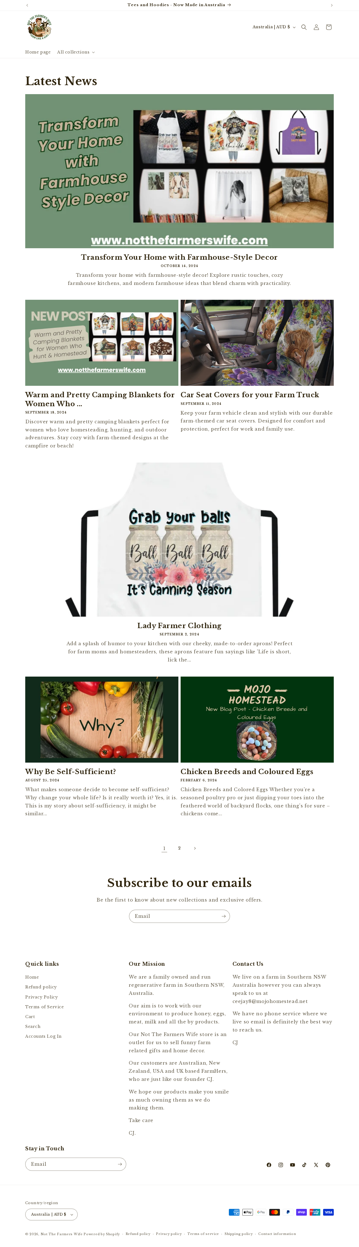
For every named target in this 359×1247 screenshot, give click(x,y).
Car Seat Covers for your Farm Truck (250, 395)
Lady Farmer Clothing (179, 626)
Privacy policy (169, 1234)
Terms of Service (44, 1006)
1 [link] (164, 848)
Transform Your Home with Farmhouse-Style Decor (179, 257)
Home (32, 977)
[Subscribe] (223, 916)
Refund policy (41, 987)
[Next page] (194, 848)
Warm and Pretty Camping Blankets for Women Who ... (100, 399)
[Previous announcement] (27, 5)
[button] (75, 52)
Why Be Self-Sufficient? (70, 772)
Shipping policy (239, 1234)
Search (33, 1026)
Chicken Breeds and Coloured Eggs (247, 772)
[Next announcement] (332, 5)
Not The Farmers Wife (62, 1234)
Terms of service (203, 1234)
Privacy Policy (41, 997)
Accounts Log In (43, 1036)
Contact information (277, 1234)
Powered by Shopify (102, 1234)
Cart (30, 1016)
